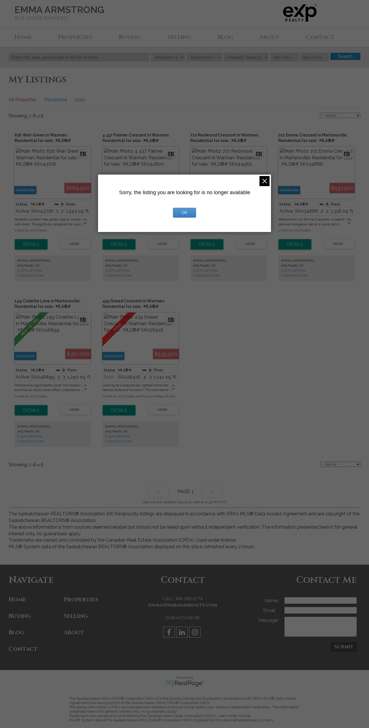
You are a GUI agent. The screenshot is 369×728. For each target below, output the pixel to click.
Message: (268, 620)
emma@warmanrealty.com (182, 605)
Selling (179, 37)
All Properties (23, 99)
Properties (75, 37)
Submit (343, 647)
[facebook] (169, 633)
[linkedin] (182, 633)
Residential (55, 99)
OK (184, 212)
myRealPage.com (184, 684)
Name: (271, 600)
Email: (270, 610)
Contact (320, 37)
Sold (79, 99)
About (269, 37)
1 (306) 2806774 (29, 270)
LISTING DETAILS (31, 244)
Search (345, 56)
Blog (225, 37)
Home (23, 37)
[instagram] (195, 633)
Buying (130, 37)
